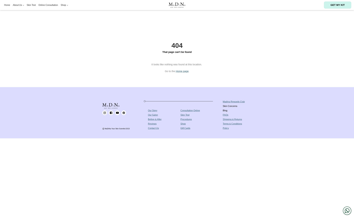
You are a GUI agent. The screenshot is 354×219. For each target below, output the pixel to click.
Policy (226, 128)
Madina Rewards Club (234, 102)
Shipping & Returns (232, 119)
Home (7, 5)
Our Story (152, 110)
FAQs (225, 115)
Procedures (186, 119)
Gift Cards (185, 128)
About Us (17, 5)
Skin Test (31, 5)
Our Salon (153, 115)
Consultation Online (190, 110)
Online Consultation (48, 5)
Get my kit (337, 5)
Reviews (152, 124)
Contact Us (153, 128)
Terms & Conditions (232, 124)
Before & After (155, 119)
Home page (182, 71)
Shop (63, 5)
